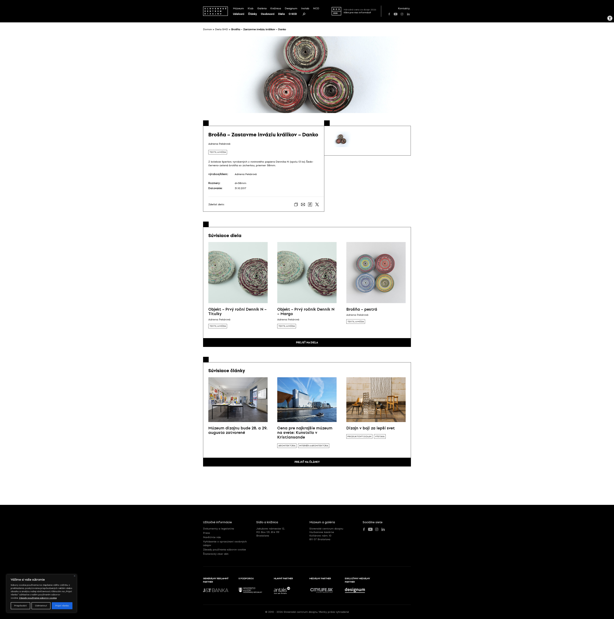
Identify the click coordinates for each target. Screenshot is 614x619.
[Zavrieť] (74, 576)
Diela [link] (281, 14)
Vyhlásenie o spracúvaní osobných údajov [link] (225, 543)
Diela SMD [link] (221, 29)
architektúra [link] (286, 445)
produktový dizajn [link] (359, 436)
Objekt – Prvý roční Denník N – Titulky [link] (237, 311)
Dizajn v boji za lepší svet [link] (370, 428)
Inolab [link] (305, 8)
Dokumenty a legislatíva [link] (218, 528)
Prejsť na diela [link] (307, 342)
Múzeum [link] (238, 8)
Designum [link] (291, 8)
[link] (610, 18)
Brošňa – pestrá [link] (361, 309)
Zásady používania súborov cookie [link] (38, 598)
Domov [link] (207, 29)
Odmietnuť (41, 605)
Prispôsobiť (20, 605)
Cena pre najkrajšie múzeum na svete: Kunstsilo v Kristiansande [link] (304, 433)
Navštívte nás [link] (212, 537)
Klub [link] (250, 8)
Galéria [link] (262, 8)
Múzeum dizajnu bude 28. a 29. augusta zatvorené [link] (237, 430)
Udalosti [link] (238, 14)
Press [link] (206, 532)
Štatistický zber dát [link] (215, 553)
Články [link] (252, 14)
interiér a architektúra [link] (313, 445)
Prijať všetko (62, 605)
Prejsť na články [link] (307, 461)
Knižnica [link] (275, 8)
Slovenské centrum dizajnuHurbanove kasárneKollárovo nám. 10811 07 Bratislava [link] (326, 534)
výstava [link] (380, 436)
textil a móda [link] (217, 152)
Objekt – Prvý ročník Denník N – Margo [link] (306, 311)
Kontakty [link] (404, 8)
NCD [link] (316, 8)
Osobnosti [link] (267, 14)
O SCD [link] (293, 14)
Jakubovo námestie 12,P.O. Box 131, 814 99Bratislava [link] (270, 532)
